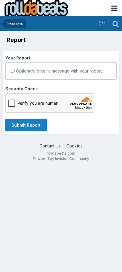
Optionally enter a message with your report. (59, 70)
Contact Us (50, 145)
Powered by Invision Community (61, 158)
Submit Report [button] (26, 125)
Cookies (74, 145)
